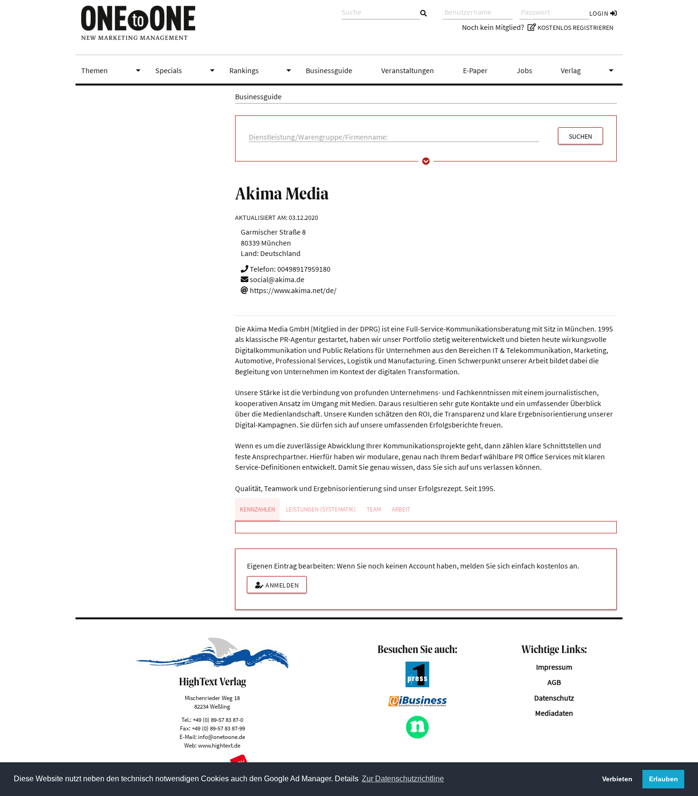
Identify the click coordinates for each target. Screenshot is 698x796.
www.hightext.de (219, 745)
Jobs (524, 70)
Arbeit (401, 509)
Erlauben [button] (663, 779)
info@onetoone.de (221, 736)
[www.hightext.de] (212, 666)
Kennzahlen (257, 509)
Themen (112, 70)
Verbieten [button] (617, 779)
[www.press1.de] (417, 684)
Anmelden (281, 585)
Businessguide (329, 70)
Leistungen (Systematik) (321, 509)
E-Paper (475, 70)
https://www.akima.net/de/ (292, 290)
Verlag (589, 70)
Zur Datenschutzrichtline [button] (403, 779)
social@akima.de (276, 279)
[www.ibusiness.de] (417, 704)
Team (374, 509)
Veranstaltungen (407, 70)
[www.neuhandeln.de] (417, 736)
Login (599, 13)
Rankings (262, 70)
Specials (186, 70)
